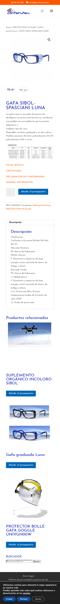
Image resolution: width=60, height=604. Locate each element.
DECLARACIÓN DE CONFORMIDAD (25, 177)
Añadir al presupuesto (33, 191)
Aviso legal (28, 576)
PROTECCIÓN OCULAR (24, 27)
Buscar (36, 561)
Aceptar (9, 599)
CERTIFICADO (13, 171)
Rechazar (24, 599)
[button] (49, 39)
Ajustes (38, 599)
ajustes (26, 593)
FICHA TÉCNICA (15, 165)
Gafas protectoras (42, 205)
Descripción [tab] (15, 222)
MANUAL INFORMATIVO (19, 182)
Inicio (8, 27)
